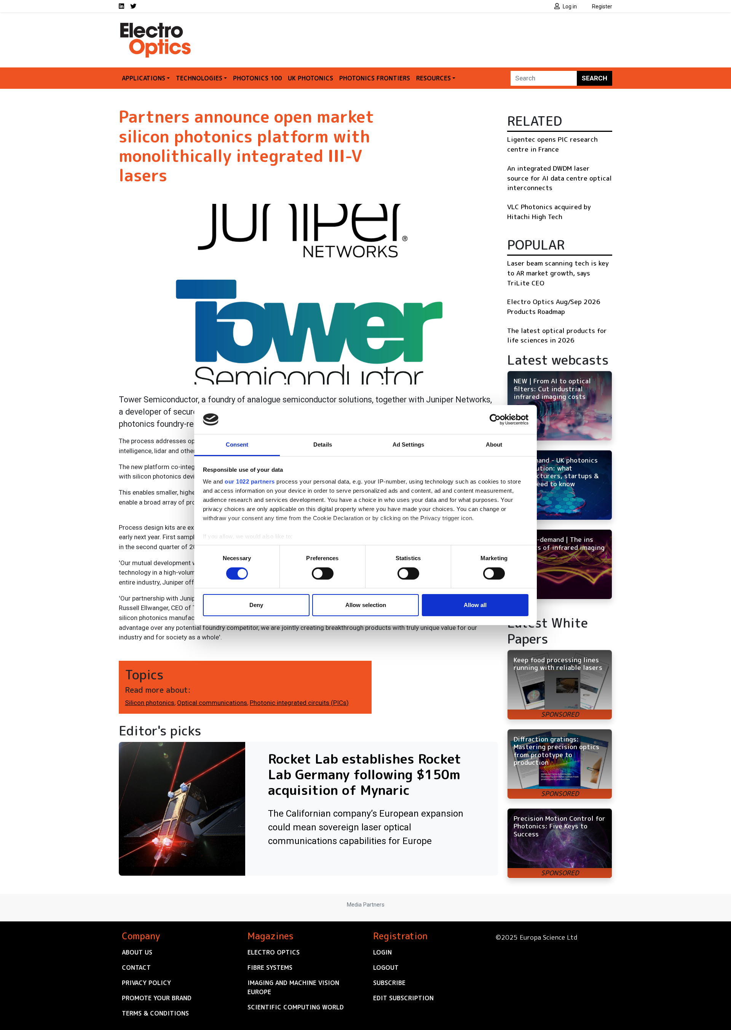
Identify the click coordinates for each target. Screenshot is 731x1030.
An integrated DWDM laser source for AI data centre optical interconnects (559, 178)
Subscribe (389, 983)
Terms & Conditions (155, 1013)
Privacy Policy (146, 983)
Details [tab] (322, 444)
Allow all (475, 605)
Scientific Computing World (295, 1007)
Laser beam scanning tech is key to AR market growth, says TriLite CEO (558, 273)
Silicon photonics (149, 702)
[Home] (156, 26)
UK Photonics (310, 78)
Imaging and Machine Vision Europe (293, 987)
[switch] (323, 573)
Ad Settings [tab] (408, 444)
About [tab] (494, 444)
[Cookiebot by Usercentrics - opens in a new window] (495, 419)
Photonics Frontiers (374, 78)
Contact (136, 967)
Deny (256, 605)
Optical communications (212, 702)
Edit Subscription (403, 998)
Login (382, 952)
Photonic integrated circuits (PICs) (299, 702)
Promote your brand (157, 998)
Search (594, 78)
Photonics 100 (257, 78)
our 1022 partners (250, 481)
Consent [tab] (237, 444)
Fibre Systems (269, 967)
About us (137, 952)
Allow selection (365, 605)
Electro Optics (273, 952)
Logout (386, 967)
